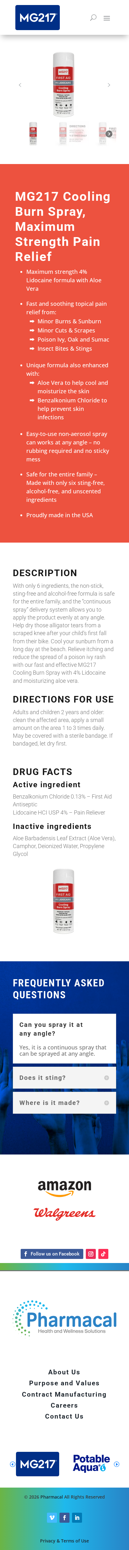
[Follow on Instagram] (91, 1254)
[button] (20, 85)
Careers (64, 1405)
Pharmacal (51, 1497)
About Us (64, 1372)
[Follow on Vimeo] (52, 1518)
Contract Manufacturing (64, 1394)
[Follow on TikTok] (103, 1254)
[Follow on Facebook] (52, 1254)
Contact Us (64, 1416)
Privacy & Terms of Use (64, 1541)
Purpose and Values (64, 1383)
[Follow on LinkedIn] (77, 1518)
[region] (64, 99)
